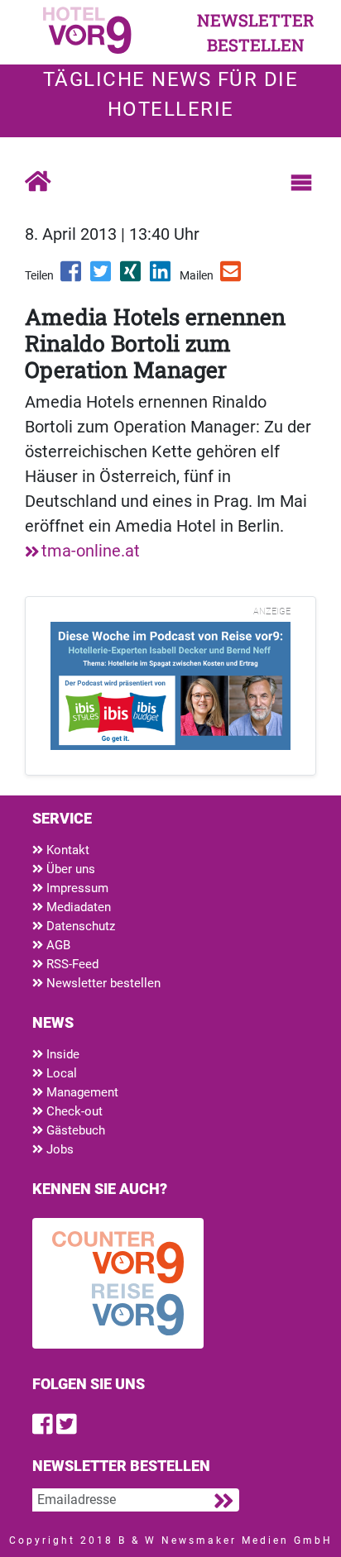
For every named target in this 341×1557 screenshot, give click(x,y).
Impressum (75, 888)
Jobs (58, 1149)
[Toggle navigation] (301, 183)
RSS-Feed (70, 964)
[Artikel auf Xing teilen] (131, 277)
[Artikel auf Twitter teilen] (101, 277)
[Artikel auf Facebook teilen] (72, 277)
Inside (61, 1054)
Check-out (73, 1111)
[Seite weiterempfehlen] (231, 277)
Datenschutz (79, 926)
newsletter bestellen (256, 32)
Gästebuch (74, 1130)
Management (80, 1092)
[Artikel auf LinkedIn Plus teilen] (161, 277)
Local (60, 1073)
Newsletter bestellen (102, 983)
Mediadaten (77, 907)
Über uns (69, 869)
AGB (56, 945)
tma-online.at (90, 551)
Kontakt (66, 850)
